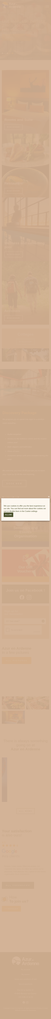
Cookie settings (31, 511)
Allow (8, 515)
